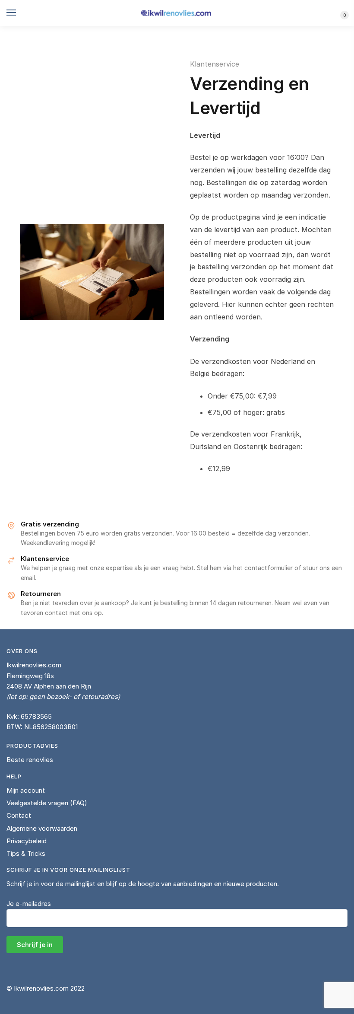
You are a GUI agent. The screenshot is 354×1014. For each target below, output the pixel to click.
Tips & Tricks (25, 853)
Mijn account (25, 790)
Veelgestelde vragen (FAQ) (46, 803)
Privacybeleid (26, 841)
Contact (18, 815)
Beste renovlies (29, 760)
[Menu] (19, 12)
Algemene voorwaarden (41, 828)
